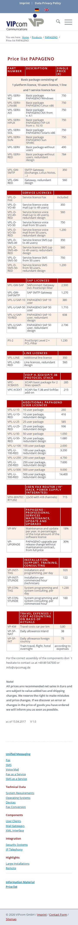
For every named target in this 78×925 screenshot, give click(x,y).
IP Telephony (14, 849)
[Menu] (66, 22)
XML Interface (15, 830)
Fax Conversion (16, 807)
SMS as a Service (16, 779)
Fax (8, 760)
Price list (11, 887)
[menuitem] (24, 3)
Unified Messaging (18, 754)
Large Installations (17, 864)
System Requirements (20, 793)
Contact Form (58, 915)
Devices (11, 802)
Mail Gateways (15, 826)
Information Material (20, 882)
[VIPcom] (32, 22)
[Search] (56, 22)
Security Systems (17, 845)
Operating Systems (18, 798)
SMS (8, 765)
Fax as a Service (16, 774)
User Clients (13, 821)
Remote (11, 868)
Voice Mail (12, 769)
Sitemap (11, 919)
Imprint (42, 915)
